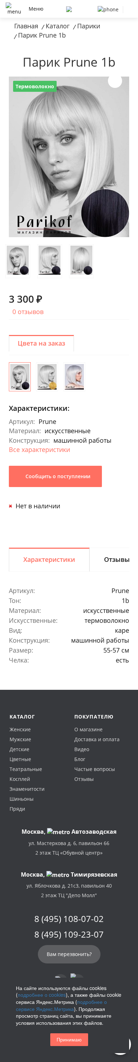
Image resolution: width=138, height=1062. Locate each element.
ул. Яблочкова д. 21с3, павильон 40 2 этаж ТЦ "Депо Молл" (69, 890)
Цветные (20, 759)
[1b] (20, 376)
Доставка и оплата (97, 739)
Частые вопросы (94, 769)
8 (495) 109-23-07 (69, 934)
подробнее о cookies (42, 994)
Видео (81, 749)
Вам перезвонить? (69, 954)
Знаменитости (27, 789)
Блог (79, 759)
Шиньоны (22, 798)
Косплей (20, 779)
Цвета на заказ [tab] (41, 343)
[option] (69, 157)
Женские (20, 729)
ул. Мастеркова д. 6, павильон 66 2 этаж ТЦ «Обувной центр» (69, 848)
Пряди (17, 808)
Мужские (20, 739)
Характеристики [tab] (49, 559)
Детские (19, 749)
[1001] (74, 376)
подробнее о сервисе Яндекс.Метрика (61, 1005)
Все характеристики (39, 449)
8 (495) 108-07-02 (69, 919)
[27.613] (47, 376)
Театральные (26, 769)
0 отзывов (28, 311)
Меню (36, 8)
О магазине (88, 729)
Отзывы (84, 779)
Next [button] (115, 81)
